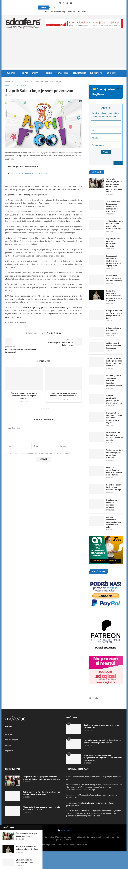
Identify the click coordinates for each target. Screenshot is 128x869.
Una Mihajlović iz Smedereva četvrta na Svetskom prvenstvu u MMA (114, 381)
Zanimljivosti (96, 73)
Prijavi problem (79, 73)
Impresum (82, 12)
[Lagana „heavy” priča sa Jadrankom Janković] (96, 242)
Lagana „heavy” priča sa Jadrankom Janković (113, 242)
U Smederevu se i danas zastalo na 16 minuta (28, 173)
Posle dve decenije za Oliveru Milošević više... (27, 847)
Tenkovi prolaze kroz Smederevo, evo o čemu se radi (101, 726)
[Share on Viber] (57, 333)
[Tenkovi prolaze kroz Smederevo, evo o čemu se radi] (73, 729)
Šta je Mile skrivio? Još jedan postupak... (26, 834)
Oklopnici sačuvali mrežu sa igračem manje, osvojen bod (114, 314)
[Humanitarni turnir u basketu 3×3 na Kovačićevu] (96, 280)
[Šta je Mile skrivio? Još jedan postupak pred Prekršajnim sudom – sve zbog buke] (24, 379)
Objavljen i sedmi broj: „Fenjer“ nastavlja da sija (114, 487)
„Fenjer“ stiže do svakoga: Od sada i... (26, 860)
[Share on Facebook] (47, 333)
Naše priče (36, 73)
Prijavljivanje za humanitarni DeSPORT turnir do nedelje (114, 436)
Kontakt (71, 12)
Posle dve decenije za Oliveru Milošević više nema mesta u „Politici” (114, 296)
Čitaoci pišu (63, 73)
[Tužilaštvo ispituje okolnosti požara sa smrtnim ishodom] (96, 454)
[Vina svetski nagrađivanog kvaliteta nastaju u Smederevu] (96, 471)
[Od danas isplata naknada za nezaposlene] (96, 332)
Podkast (24, 73)
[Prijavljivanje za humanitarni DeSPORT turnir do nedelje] (96, 437)
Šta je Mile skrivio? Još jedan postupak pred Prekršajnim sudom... (24, 396)
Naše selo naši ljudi (15, 80)
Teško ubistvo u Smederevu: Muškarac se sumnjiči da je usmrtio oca (113, 206)
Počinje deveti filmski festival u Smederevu (113, 345)
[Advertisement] (64, 50)
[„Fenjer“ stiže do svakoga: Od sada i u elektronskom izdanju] (96, 362)
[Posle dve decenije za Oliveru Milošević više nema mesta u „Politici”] (63, 379)
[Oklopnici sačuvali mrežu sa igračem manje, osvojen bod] (96, 315)
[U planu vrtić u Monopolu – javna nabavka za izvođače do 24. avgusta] (96, 417)
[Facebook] (56, 3)
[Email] (71, 3)
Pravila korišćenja (58, 12)
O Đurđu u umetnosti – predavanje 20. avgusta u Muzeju (114, 399)
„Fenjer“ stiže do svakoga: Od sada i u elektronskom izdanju (114, 362)
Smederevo (111, 73)
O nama (45, 12)
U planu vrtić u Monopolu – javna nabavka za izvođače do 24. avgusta (114, 418)
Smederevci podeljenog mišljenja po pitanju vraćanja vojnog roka (113, 261)
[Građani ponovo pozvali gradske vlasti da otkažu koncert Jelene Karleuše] (73, 744)
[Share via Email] (60, 333)
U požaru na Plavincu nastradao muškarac (111, 504)
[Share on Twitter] (49, 333)
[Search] (121, 88)
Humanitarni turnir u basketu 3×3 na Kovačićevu (114, 278)
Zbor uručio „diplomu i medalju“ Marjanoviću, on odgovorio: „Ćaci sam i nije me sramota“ (103, 757)
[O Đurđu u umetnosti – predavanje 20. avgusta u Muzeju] (96, 399)
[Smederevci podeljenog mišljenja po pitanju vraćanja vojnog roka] (96, 260)
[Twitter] (60, 3)
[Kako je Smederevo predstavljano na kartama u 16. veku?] (96, 521)
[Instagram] (63, 3)
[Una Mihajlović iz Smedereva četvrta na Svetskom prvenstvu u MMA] (96, 380)
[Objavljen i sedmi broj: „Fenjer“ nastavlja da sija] (96, 489)
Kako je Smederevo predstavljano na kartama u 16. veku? (113, 522)
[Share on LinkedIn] (52, 333)
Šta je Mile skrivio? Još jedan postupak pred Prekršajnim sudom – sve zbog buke (114, 185)
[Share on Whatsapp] (54, 333)
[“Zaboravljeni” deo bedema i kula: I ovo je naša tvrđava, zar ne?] (96, 225)
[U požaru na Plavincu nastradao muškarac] (96, 504)
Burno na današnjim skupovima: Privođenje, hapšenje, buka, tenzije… (89, 788)
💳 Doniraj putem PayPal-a (103, 92)
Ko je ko (49, 73)
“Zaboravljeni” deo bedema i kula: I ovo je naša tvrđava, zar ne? (114, 225)
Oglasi (30, 80)
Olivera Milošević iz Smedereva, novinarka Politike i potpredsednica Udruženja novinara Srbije (92, 814)
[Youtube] (67, 3)
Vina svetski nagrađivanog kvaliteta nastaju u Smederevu (114, 471)
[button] (52, 8)
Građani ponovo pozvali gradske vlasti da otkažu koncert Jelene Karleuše (102, 741)
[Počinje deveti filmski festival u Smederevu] (96, 347)
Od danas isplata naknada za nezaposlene (113, 330)
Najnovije (11, 73)
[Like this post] (44, 333)
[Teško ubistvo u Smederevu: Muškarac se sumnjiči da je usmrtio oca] (96, 205)
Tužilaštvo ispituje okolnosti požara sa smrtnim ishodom (114, 454)
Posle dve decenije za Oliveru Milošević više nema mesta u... (63, 394)
